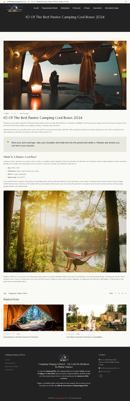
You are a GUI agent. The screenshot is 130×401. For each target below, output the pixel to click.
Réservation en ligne (11, 366)
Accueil (7, 360)
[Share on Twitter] (118, 293)
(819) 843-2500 (105, 372)
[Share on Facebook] (114, 293)
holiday (19, 293)
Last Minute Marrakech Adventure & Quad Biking (84, 337)
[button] (6, 75)
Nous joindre (9, 370)
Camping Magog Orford (61, 398)
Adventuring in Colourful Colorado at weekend (21, 337)
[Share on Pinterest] (121, 293)
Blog (21, 113)
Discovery (25, 113)
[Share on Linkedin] (124, 293)
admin (6, 113)
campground (12, 293)
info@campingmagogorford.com (16, 2)
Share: (111, 293)
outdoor (24, 293)
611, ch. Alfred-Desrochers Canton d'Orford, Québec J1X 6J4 (49, 2)
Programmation (10, 363)
